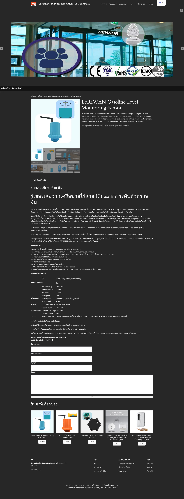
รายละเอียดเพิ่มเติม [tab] (39, 180)
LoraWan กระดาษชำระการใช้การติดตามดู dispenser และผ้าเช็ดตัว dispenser (117, 437)
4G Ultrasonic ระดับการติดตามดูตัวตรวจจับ (42, 436)
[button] (1, 48)
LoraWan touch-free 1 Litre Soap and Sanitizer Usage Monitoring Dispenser (142, 437)
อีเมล (36, 353)
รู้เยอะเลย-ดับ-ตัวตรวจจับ (122, 125)
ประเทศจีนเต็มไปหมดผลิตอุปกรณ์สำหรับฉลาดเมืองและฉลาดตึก (64, 4)
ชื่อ (36, 344)
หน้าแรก (33, 96)
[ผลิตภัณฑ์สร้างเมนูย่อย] (127, 3)
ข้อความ (34, 372)
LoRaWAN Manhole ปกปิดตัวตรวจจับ (92, 436)
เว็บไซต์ (33, 363)
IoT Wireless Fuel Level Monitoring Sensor (67, 436)
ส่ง (92, 397)
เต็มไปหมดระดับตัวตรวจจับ (45, 96)
